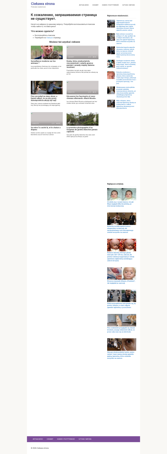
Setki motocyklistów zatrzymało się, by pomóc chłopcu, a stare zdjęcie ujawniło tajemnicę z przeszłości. (121, 305)
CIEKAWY (95, 5)
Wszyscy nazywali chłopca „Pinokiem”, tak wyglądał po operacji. (121, 282)
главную (49, 38)
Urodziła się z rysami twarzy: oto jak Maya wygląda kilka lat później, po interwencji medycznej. (120, 204)
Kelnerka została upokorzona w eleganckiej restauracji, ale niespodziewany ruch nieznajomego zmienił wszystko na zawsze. (120, 229)
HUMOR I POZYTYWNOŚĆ (110, 5)
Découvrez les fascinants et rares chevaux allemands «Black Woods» (81, 97)
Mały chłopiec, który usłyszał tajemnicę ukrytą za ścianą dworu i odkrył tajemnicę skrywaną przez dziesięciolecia (126, 104)
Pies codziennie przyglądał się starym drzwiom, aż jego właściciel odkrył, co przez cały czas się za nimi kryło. (121, 330)
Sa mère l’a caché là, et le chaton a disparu (45, 128)
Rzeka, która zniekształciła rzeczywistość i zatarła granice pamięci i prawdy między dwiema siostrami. (80, 64)
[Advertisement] (121, 147)
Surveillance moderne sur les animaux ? (43, 62)
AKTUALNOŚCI (84, 5)
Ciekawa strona (43, 4)
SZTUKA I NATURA (128, 5)
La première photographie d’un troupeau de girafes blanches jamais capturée (82, 129)
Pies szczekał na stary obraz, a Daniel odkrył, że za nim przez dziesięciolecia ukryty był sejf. (44, 98)
